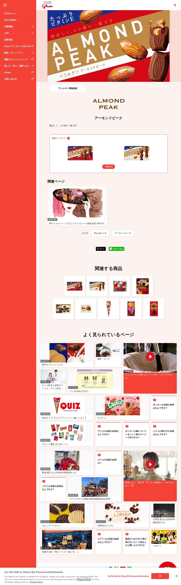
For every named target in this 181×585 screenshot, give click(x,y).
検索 (175, 5)
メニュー (5, 5)
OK (160, 576)
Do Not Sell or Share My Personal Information (128, 576)
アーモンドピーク (123, 233)
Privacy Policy (84, 579)
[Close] (176, 576)
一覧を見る (108, 167)
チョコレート (100, 233)
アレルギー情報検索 (67, 88)
